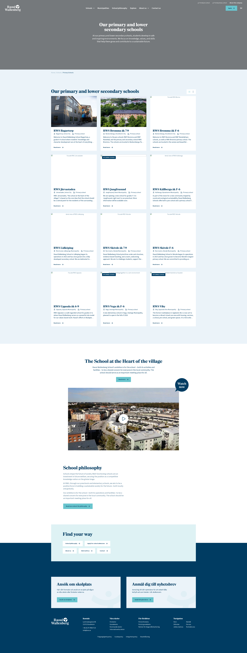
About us (143, 8)
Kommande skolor (116, 627)
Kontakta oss (190, 627)
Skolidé (188, 622)
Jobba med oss (178, 627)
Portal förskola (143, 622)
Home (53, 73)
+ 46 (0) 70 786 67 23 (89, 628)
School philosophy (119, 8)
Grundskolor (114, 624)
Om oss (188, 624)
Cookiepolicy (119, 637)
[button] (123, 419)
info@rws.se (87, 630)
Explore (133, 8)
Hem (175, 622)
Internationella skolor (117, 629)
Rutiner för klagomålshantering (149, 627)
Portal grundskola (144, 624)
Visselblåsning (145, 637)
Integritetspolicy (131, 637)
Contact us (156, 8)
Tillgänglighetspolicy (104, 637)
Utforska (176, 624)
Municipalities (103, 8)
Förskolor (113, 622)
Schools (89, 8)
